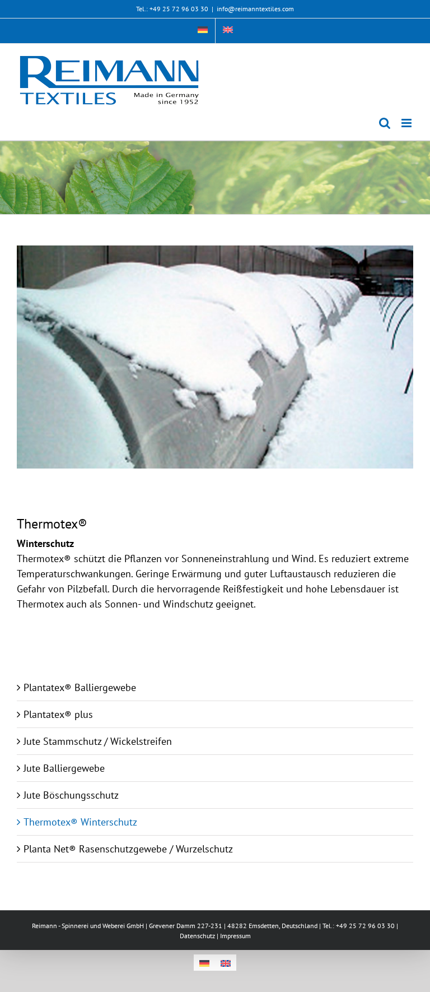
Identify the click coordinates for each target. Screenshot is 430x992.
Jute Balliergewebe (64, 768)
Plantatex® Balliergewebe (80, 687)
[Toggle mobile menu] (407, 123)
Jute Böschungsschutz (71, 795)
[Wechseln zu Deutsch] (204, 962)
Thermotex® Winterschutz (80, 821)
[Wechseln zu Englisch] (228, 30)
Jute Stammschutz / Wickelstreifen (98, 741)
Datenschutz (197, 935)
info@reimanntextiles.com (255, 8)
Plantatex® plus (58, 714)
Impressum (235, 935)
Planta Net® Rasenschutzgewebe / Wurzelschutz (128, 848)
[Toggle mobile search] (384, 123)
